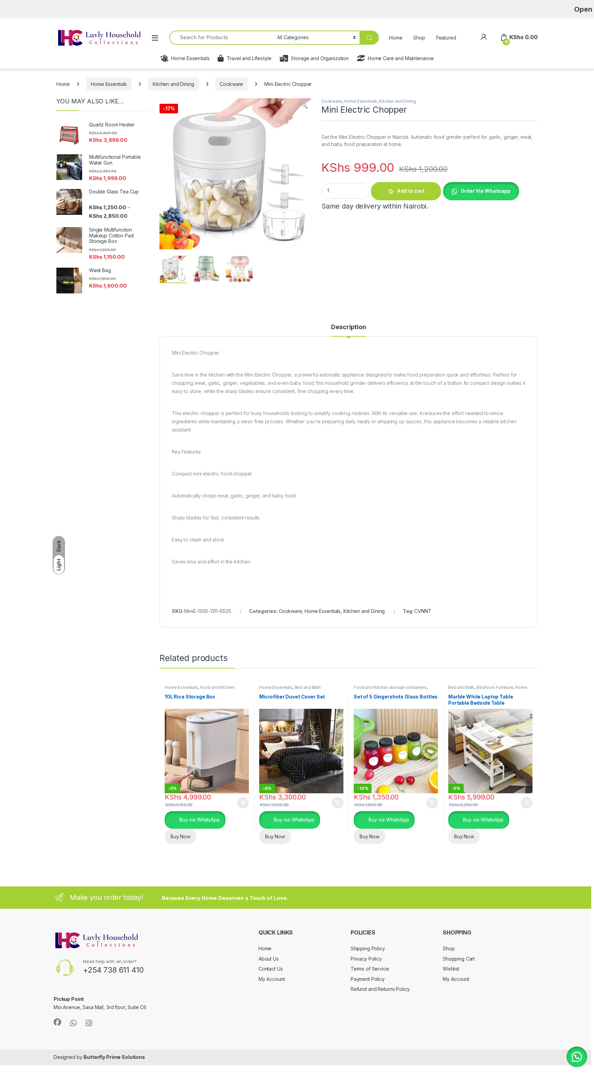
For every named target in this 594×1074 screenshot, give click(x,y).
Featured (446, 38)
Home (395, 38)
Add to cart (411, 191)
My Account (271, 979)
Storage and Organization (320, 58)
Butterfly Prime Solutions (114, 1057)
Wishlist (451, 969)
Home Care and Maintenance (401, 58)
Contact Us (270, 969)
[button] (305, 106)
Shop (419, 38)
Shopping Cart (459, 959)
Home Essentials (190, 58)
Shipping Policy (368, 948)
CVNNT (422, 611)
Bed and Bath (308, 687)
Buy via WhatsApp (199, 820)
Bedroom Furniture (494, 687)
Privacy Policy (366, 959)
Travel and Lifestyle (249, 58)
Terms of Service (370, 969)
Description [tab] (348, 327)
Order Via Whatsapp (485, 191)
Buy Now (180, 836)
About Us (268, 959)
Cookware (231, 84)
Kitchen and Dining (173, 84)
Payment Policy (368, 979)
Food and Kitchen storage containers (199, 689)
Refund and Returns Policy (380, 989)
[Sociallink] (57, 1022)
